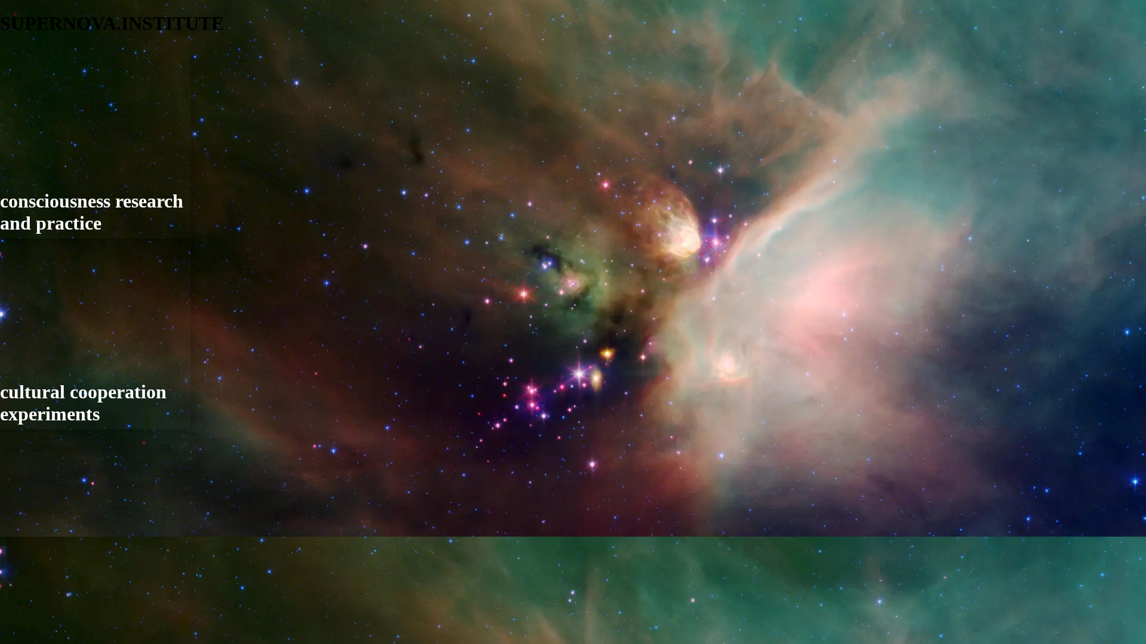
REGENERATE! (33, 368)
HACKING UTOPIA (42, 347)
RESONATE (25, 388)
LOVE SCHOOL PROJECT (55, 327)
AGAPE (25, 141)
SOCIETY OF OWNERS (49, 408)
